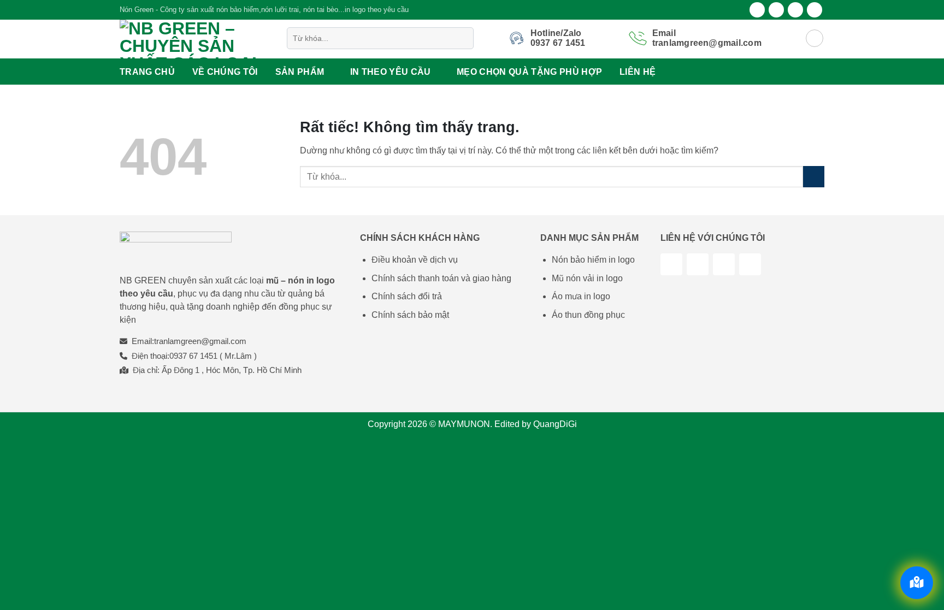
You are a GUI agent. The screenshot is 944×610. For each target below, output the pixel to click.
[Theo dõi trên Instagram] (776, 9)
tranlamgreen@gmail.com (200, 341)
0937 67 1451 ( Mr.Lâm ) (213, 355)
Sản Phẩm (299, 71)
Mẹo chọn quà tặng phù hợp (529, 71)
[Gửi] (463, 38)
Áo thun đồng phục (588, 314)
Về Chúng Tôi (225, 71)
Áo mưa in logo (581, 296)
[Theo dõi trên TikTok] (698, 264)
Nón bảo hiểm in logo (593, 259)
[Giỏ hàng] (814, 38)
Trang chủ (147, 71)
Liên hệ (638, 71)
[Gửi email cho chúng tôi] (814, 9)
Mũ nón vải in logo (587, 278)
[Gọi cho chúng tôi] (750, 264)
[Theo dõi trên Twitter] (795, 9)
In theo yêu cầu (390, 71)
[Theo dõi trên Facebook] (757, 9)
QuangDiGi (555, 424)
